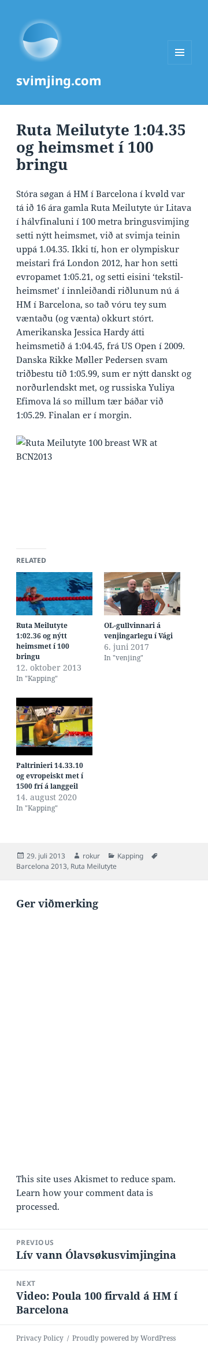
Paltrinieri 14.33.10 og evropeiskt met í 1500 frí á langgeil (49, 775)
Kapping (130, 856)
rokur (91, 856)
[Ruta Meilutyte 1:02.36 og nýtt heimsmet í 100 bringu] (54, 594)
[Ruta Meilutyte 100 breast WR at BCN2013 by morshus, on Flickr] (104, 485)
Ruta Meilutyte (93, 866)
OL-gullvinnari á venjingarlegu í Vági (138, 630)
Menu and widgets (180, 64)
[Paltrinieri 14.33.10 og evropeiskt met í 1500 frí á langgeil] (54, 726)
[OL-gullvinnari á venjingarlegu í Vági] (142, 594)
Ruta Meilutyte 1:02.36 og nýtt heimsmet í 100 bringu (42, 640)
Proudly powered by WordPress (124, 1338)
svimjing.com (59, 80)
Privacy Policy (40, 1338)
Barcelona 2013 (41, 866)
